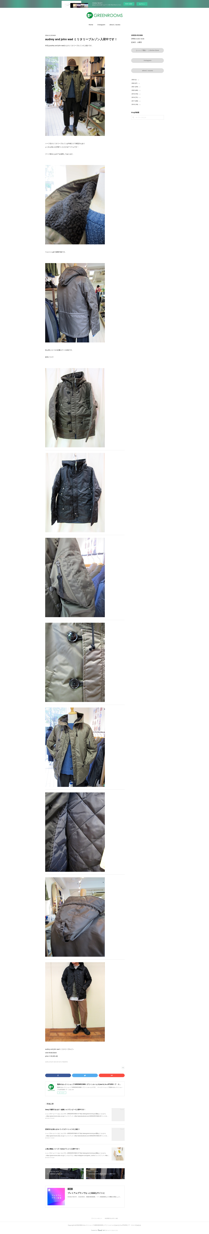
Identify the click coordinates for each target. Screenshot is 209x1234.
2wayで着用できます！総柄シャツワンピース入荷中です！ (65, 1109)
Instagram (101, 25)
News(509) (65, 1062)
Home (91, 25)
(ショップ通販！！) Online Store (147, 50)
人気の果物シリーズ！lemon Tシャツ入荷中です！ (62, 1149)
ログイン (142, 4)
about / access (115, 25)
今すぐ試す (128, 4)
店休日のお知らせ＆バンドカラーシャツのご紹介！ (62, 1129)
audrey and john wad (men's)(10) (53, 1062)
